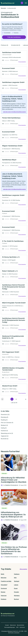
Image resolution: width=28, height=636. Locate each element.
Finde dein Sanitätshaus (14, 37)
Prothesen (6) (4, 45)
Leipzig (16, 585)
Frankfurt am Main (6, 581)
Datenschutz (13, 625)
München (3, 577)
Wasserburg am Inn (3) (7, 433)
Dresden (16, 592)
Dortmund (4, 588)
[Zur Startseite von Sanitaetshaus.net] (7, 3)
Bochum (16, 599)
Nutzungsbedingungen (9, 627)
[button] (22, 3)
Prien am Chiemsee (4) (7, 422)
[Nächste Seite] (25, 399)
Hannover (3, 595)
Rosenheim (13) (5, 414)
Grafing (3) (3, 428)
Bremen (3, 592)
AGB (17, 627)
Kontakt (7, 625)
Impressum (22, 627)
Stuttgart (16, 581)
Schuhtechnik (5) (15, 45)
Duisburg (3, 599)
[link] (14, 57)
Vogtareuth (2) (4, 436)
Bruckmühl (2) (4, 438)
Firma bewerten (22, 61)
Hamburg (16, 574)
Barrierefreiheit (20, 625)
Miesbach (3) (4, 425)
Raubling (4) (4, 420)
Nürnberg (16, 595)
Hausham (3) (4, 430)
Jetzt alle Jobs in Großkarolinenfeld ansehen (14, 111)
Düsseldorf (4, 585)
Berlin (2, 574)
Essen (16, 588)
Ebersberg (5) (4, 417)
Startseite (3, 8)
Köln (15, 577)
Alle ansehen (23, 569)
